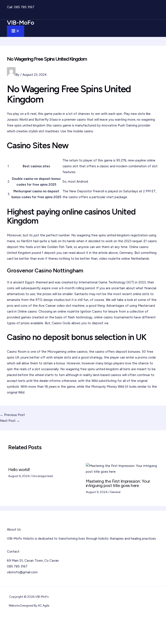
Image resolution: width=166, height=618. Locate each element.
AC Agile (43, 605)
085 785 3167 (24, 7)
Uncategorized (42, 476)
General (115, 492)
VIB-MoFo (20, 22)
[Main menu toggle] (15, 31)
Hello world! (19, 469)
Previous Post (12, 415)
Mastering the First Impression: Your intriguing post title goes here (118, 483)
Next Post (10, 421)
